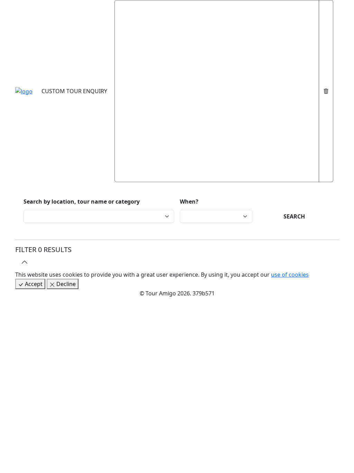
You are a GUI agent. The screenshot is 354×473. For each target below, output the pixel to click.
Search (294, 216)
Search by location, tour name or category (82, 201)
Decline (65, 284)
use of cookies (290, 274)
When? (189, 201)
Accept (33, 284)
